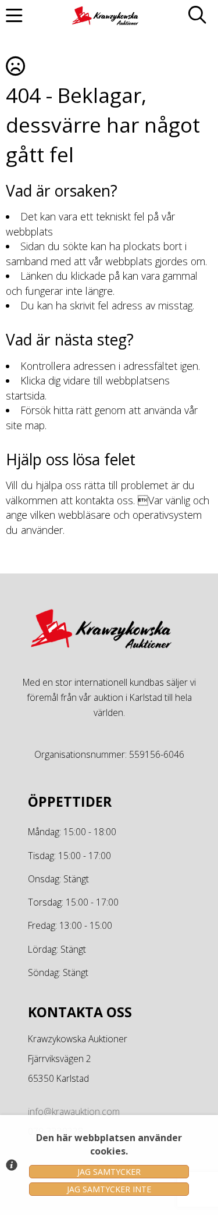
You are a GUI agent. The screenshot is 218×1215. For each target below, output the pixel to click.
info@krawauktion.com (74, 1111)
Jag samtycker (109, 1171)
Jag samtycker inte (109, 1189)
